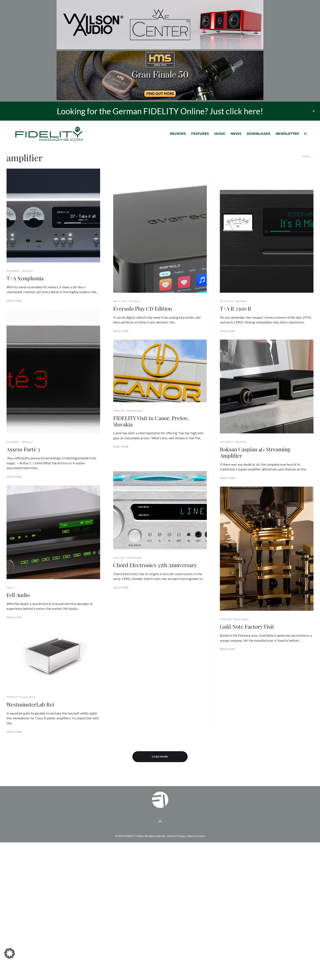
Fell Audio (18, 595)
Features (200, 134)
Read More (14, 300)
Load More (160, 756)
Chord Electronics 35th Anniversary (155, 565)
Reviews (178, 134)
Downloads (258, 134)
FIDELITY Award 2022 (21, 697)
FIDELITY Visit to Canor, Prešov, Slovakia (151, 421)
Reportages (134, 410)
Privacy (181, 836)
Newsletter (287, 134)
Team (191, 836)
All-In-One (120, 301)
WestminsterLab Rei (30, 704)
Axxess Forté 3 (23, 449)
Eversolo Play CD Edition (142, 308)
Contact (200, 836)
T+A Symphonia (25, 278)
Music (220, 134)
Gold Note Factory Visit (247, 626)
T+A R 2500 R (235, 308)
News (236, 134)
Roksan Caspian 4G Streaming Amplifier (255, 452)
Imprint (171, 836)
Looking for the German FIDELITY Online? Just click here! (160, 111)
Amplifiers (13, 270)
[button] (9, 953)
